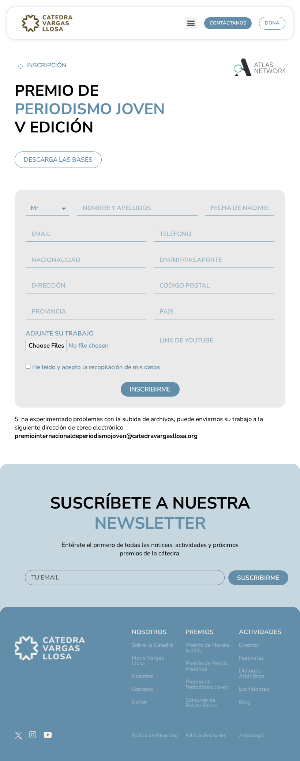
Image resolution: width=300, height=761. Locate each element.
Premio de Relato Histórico (206, 666)
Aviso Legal (251, 735)
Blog (245, 701)
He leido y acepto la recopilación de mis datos (96, 367)
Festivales (251, 657)
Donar (139, 701)
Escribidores (254, 689)
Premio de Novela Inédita (207, 647)
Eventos (249, 645)
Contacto (142, 689)
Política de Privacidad (155, 735)
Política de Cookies (205, 735)
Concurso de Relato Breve (201, 702)
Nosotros (142, 676)
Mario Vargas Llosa (148, 660)
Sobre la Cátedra (152, 645)
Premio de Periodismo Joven (207, 684)
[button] (191, 23)
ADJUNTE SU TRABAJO (60, 334)
